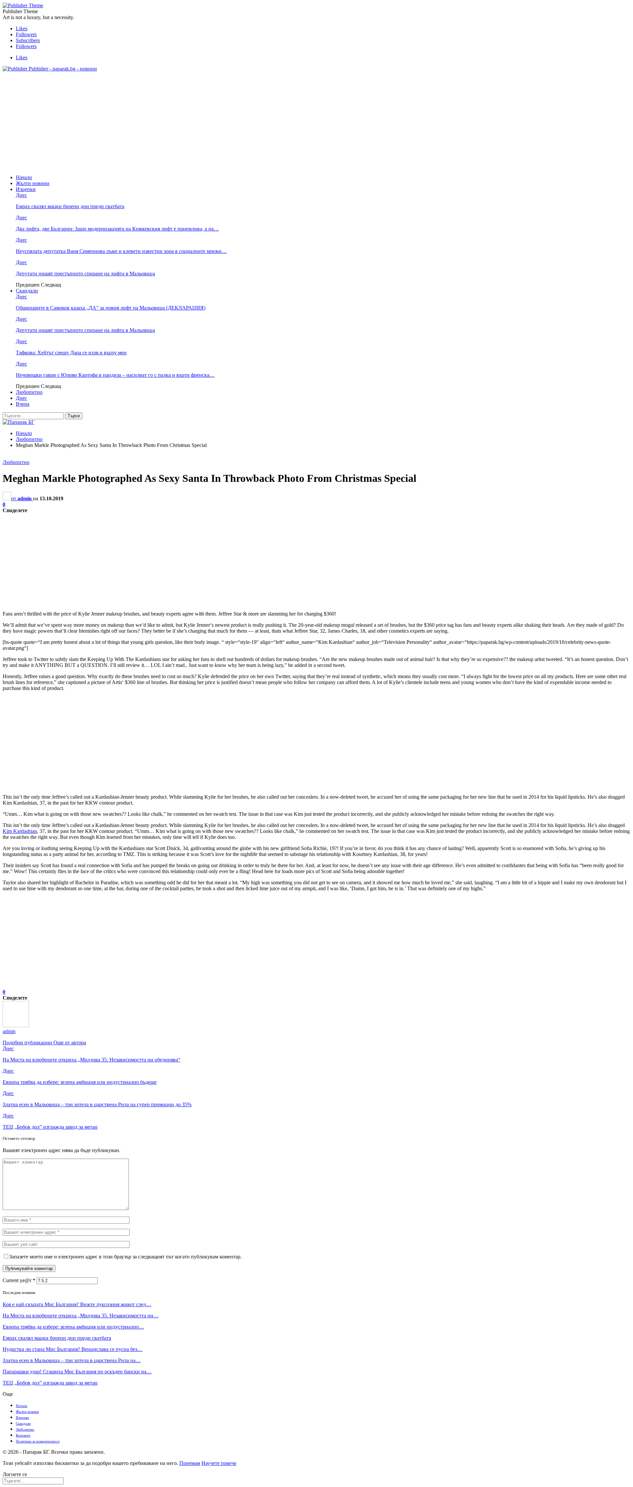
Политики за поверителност (38, 1441)
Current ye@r (19, 1280)
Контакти (23, 1435)
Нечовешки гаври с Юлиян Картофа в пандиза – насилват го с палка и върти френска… (115, 375)
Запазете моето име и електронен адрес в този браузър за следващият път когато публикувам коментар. (125, 1256)
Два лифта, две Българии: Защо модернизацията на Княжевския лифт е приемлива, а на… (117, 229)
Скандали (27, 290)
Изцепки (26, 189)
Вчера (22, 404)
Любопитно (29, 392)
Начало (24, 177)
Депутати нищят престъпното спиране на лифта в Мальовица (85, 273)
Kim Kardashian (20, 831)
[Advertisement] (316, 123)
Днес (21, 195)
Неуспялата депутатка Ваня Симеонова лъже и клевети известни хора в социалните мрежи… (121, 251)
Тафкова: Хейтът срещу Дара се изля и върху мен (71, 352)
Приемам (189, 1463)
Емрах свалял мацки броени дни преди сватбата (70, 206)
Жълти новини (32, 183)
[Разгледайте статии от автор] (16, 1025)
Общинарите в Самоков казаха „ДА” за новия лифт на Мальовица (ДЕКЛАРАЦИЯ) (110, 308)
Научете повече (218, 1463)
